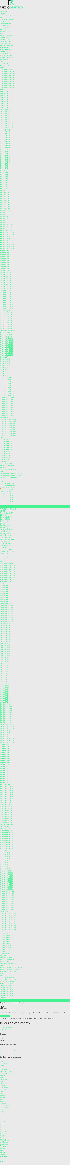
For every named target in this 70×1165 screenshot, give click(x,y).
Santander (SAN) (5, 41)
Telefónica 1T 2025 (6, 323)
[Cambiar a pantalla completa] (2, 1156)
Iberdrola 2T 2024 (6, 228)
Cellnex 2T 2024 (5, 148)
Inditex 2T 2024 (5, 206)
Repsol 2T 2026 (5, 252)
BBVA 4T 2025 (4, 96)
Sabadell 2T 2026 (5, 273)
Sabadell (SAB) (5, 39)
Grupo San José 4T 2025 (8, 423)
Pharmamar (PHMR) (7, 57)
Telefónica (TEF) (5, 43)
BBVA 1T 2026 (4, 94)
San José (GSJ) (4, 59)
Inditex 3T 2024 (5, 204)
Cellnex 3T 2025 (5, 138)
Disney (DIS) (4, 63)
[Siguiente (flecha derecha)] (2, 1161)
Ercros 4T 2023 (5, 375)
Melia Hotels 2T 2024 (7, 248)
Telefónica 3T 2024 (6, 327)
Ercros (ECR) (4, 53)
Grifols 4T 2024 (5, 164)
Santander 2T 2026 (6, 293)
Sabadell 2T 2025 (5, 281)
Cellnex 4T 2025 (5, 136)
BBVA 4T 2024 (4, 104)
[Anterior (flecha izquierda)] (0, 1161)
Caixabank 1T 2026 (6, 114)
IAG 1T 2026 (4, 174)
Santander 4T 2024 (6, 305)
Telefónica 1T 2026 (6, 315)
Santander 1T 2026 (6, 295)
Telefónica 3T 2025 (6, 319)
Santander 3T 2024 (6, 307)
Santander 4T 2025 (6, 297)
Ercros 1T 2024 (5, 373)
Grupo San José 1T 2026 (8, 421)
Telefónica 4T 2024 (6, 325)
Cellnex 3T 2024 (5, 146)
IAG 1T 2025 (4, 182)
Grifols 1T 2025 (5, 162)
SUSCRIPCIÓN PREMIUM (8, 506)
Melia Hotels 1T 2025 (7, 242)
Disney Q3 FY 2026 (6, 441)
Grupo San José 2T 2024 (8, 435)
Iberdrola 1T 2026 (6, 214)
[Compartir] (4, 1156)
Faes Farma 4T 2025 (6, 383)
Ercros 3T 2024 (5, 369)
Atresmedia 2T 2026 (7, 339)
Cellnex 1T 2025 (5, 142)
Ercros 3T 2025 (5, 361)
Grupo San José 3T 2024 (8, 433)
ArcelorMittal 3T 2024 (7, 86)
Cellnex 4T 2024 (5, 144)
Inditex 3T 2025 (5, 196)
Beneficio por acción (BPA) (9, 478)
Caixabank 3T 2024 (6, 126)
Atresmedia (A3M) (6, 49)
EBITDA (2, 472)
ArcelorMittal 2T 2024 (7, 88)
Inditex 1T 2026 (5, 192)
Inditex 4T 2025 (5, 194)
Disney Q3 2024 (5, 458)
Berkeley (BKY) (5, 51)
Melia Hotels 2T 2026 (7, 232)
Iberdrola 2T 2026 (6, 212)
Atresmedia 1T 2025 (7, 349)
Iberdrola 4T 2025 (6, 216)
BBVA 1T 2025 (4, 102)
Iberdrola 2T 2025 (6, 220)
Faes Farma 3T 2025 (6, 385)
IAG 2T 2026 (4, 172)
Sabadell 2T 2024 (5, 289)
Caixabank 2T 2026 (6, 112)
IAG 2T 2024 (4, 188)
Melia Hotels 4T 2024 (7, 244)
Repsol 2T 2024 (5, 269)
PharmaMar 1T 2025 (7, 409)
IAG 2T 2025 (4, 180)
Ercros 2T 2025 (5, 363)
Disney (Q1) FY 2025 (6, 454)
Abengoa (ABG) (5, 47)
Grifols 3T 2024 (5, 166)
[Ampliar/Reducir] (0, 1156)
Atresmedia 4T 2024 (7, 351)
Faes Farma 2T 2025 (6, 387)
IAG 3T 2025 (4, 178)
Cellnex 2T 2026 (5, 132)
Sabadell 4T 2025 (5, 277)
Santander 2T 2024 (6, 309)
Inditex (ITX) (4, 33)
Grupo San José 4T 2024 (8, 431)
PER (1, 482)
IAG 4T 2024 (4, 184)
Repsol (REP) (4, 37)
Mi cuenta (3, 11)
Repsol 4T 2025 (5, 256)
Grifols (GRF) (4, 27)
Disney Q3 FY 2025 (6, 450)
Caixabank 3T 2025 (6, 118)
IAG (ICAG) (3, 29)
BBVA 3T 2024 (4, 106)
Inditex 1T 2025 (5, 200)
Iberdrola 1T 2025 (6, 222)
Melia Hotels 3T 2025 (7, 238)
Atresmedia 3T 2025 (7, 345)
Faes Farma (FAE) (6, 55)
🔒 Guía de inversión (7, 488)
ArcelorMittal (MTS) (6, 19)
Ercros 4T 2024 (5, 367)
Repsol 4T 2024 (5, 265)
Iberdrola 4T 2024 (6, 224)
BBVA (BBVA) (4, 21)
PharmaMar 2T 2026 (7, 399)
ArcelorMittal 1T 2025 (7, 82)
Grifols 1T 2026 (5, 154)
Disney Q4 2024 (5, 456)
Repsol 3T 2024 (5, 267)
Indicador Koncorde (7, 466)
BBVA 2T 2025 (4, 100)
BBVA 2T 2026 (4, 92)
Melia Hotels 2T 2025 (7, 240)
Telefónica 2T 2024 (6, 329)
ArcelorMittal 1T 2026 (7, 73)
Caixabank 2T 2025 (6, 120)
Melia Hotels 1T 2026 (7, 234)
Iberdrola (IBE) (5, 31)
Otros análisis (4, 460)
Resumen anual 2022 (7, 502)
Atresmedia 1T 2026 (7, 341)
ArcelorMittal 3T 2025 (7, 78)
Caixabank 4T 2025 (6, 116)
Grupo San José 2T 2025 (8, 427)
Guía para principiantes (8, 486)
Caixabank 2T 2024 (6, 128)
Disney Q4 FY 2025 (6, 448)
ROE (1, 480)
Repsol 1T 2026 (5, 254)
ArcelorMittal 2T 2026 (7, 71)
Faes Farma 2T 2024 (6, 395)
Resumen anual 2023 (7, 500)
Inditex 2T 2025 (5, 198)
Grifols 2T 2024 (5, 168)
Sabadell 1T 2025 (5, 283)
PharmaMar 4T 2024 (7, 411)
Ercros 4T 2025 (5, 359)
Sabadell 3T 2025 (5, 279)
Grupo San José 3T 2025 (8, 425)
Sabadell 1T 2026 (5, 275)
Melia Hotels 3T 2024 (7, 246)
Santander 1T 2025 (6, 303)
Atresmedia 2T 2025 (7, 347)
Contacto (3, 504)
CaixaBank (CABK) (6, 23)
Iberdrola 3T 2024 (6, 226)
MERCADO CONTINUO (7, 45)
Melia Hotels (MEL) (6, 35)
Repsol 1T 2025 (5, 263)
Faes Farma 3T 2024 (6, 393)
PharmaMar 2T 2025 (7, 407)
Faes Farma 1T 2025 (6, 389)
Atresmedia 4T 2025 (7, 343)
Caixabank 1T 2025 (6, 122)
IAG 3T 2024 (4, 186)
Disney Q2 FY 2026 (6, 444)
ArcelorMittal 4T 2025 (7, 75)
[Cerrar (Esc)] (6, 1156)
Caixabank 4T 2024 (6, 124)
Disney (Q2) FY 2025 (6, 452)
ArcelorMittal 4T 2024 (7, 84)
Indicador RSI (4, 468)
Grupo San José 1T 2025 (8, 429)
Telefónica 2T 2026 (6, 313)
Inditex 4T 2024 (5, 202)
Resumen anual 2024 (7, 498)
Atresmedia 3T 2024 (7, 353)
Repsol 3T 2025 (5, 258)
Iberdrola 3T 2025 (6, 218)
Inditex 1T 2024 (5, 208)
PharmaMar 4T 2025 (7, 403)
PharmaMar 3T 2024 (7, 413)
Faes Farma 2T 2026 (6, 379)
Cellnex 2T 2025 (5, 140)
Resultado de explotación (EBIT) (11, 474)
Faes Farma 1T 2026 (6, 381)
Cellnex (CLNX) (5, 25)
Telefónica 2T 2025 (6, 321)
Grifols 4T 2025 (5, 156)
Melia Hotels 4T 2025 (7, 236)
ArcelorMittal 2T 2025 (7, 80)
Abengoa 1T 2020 (6, 335)
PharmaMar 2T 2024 (7, 415)
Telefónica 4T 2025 (6, 317)
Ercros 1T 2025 (5, 365)
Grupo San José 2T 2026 (8, 419)
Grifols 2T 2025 (5, 160)
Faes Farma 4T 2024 (6, 391)
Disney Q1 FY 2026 (6, 446)
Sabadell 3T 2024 (5, 287)
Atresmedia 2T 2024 (7, 355)
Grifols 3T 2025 (5, 158)
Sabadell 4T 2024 (5, 285)
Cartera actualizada (6, 492)
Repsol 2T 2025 (5, 261)
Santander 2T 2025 (6, 301)
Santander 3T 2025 (6, 299)
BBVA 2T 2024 (4, 108)
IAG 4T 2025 (4, 176)
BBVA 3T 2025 (4, 98)
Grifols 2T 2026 (5, 152)
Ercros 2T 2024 (5, 371)
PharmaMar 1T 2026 (7, 401)
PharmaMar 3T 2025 (7, 405)
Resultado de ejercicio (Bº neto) (10, 476)
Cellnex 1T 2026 (5, 134)
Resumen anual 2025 (7, 496)
